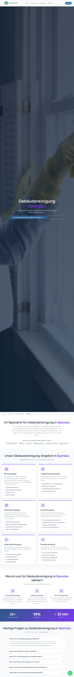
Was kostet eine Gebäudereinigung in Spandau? (24, 639)
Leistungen (34, 3)
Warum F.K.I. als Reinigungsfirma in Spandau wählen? (25, 656)
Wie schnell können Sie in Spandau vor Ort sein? (24, 662)
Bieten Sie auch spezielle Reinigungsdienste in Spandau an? (28, 667)
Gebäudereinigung (19, 413)
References (42, 3)
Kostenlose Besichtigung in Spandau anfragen (27, 217)
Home (27, 3)
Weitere (50, 3)
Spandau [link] (29, 413)
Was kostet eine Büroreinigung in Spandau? (23, 651)
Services (10, 413)
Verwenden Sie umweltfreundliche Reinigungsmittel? (26, 672)
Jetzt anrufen (57, 217)
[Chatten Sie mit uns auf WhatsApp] (70, 673)
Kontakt (68, 3)
